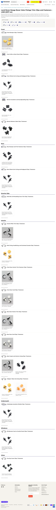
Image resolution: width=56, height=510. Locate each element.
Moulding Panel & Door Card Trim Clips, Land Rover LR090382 (7, 306)
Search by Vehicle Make (5, 4)
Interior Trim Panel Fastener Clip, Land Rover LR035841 (7, 261)
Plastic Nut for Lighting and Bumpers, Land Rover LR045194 (7, 48)
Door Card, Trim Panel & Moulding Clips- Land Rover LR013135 (7, 240)
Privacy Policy (11, 504)
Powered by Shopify (3, 507)
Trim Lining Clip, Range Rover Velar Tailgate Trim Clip (21, 395)
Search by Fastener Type (15, 4)
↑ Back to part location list (4, 73)
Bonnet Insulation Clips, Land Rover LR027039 (6, 116)
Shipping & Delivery (18, 489)
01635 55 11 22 (44, 492)
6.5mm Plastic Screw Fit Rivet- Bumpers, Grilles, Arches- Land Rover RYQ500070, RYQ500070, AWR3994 (7, 93)
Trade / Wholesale (48, 4)
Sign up (30, 496)
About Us (53, 4)
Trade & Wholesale (17, 490)
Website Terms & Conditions (4, 504)
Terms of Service (20, 504)
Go (40, 1)
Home (2, 7)
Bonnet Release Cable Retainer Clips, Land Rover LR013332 (7, 137)
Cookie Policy (15, 504)
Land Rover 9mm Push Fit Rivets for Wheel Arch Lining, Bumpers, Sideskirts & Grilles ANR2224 (7, 163)
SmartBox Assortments (30, 4)
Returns (16, 491)
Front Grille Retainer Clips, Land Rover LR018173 (7, 70)
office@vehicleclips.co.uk (45, 494)
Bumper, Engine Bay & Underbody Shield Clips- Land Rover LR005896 (21, 372)
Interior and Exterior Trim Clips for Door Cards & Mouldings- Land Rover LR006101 (7, 283)
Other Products (22, 4)
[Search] (28, 2)
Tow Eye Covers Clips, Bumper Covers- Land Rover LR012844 (7, 474)
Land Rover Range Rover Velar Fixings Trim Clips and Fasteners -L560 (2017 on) (17, 7)
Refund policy (3, 505)
